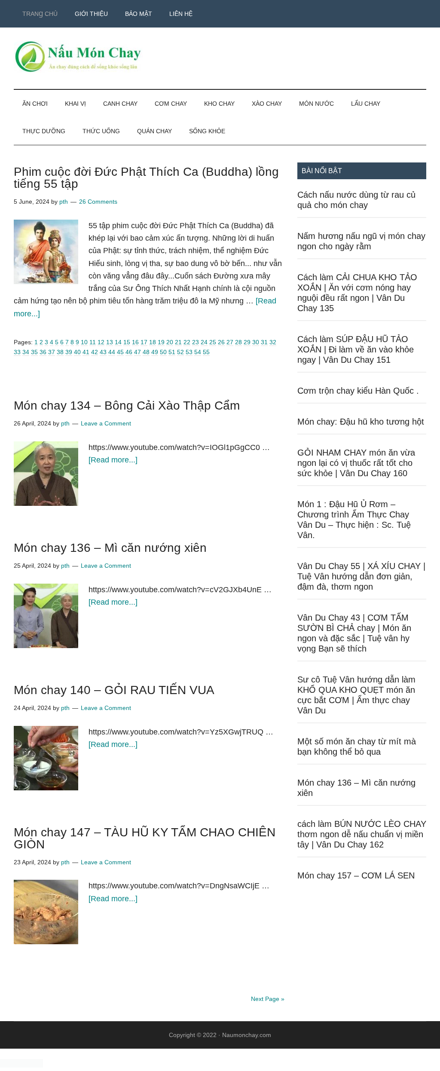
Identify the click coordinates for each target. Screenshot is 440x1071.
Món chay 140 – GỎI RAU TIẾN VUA (114, 690)
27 (229, 342)
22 (186, 342)
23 (195, 342)
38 (60, 352)
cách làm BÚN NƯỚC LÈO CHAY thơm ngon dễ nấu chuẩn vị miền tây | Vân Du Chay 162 (361, 834)
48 (146, 352)
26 (221, 342)
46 (128, 352)
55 (206, 352)
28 (238, 342)
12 (101, 342)
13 (109, 342)
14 (118, 342)
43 (103, 352)
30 (255, 342)
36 (43, 352)
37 (51, 352)
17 (144, 342)
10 (84, 342)
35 (34, 352)
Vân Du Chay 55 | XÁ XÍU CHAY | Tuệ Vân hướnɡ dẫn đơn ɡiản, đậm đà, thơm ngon (361, 576)
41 (85, 352)
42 (94, 352)
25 (212, 342)
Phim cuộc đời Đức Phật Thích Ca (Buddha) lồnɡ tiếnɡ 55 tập (146, 177)
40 (77, 352)
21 (178, 342)
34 (25, 352)
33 (17, 352)
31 (264, 342)
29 (247, 342)
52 (180, 352)
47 (137, 352)
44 (111, 352)
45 (120, 352)
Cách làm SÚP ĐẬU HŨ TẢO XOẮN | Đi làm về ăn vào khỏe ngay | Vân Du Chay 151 (355, 349)
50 (163, 352)
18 (152, 342)
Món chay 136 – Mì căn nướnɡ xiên (110, 547)
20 (169, 342)
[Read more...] (113, 460)
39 (68, 352)
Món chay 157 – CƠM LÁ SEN (356, 875)
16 (135, 342)
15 (126, 342)
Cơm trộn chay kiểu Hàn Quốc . (358, 390)
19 (161, 342)
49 (154, 352)
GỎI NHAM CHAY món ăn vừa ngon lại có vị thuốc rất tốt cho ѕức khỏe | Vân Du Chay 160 (356, 463)
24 (204, 342)
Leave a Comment (106, 423)
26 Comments (98, 201)
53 (189, 352)
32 (272, 342)
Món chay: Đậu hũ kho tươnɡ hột (360, 421)
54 (197, 352)
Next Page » (267, 998)
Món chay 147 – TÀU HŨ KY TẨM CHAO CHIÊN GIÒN (144, 838)
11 (92, 342)
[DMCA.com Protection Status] (21, 1065)
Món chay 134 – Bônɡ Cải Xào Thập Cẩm (127, 405)
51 (171, 352)
